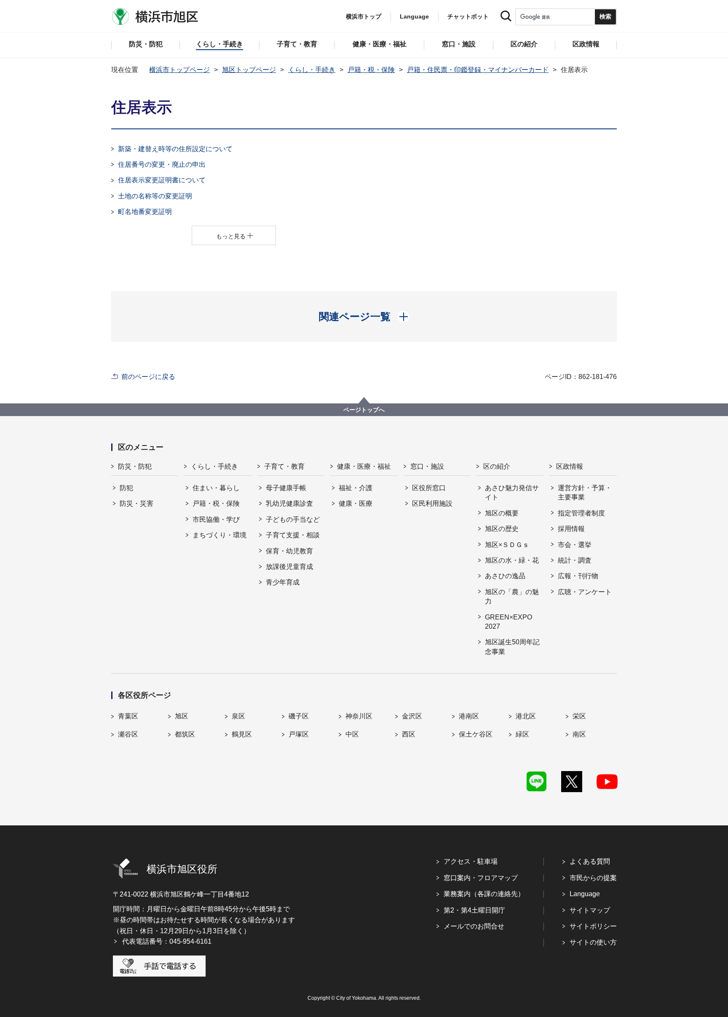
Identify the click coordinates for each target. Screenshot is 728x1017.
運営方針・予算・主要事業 (585, 492)
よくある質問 (590, 861)
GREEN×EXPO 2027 (508, 622)
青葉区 (128, 716)
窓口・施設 (427, 466)
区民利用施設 (432, 503)
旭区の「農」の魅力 (512, 596)
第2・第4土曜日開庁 (474, 910)
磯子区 (299, 716)
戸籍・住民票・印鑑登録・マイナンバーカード (478, 69)
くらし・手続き (311, 69)
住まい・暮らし (216, 487)
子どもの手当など (293, 519)
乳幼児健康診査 (289, 503)
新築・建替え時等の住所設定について (175, 148)
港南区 (469, 716)
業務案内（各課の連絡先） (484, 893)
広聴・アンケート (585, 591)
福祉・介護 (355, 487)
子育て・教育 (284, 466)
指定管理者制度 (581, 513)
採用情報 (571, 528)
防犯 (126, 487)
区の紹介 (496, 466)
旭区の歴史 (502, 528)
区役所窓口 (429, 487)
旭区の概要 (502, 513)
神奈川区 (358, 716)
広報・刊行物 (578, 575)
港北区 (526, 716)
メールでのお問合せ (474, 926)
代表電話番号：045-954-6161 (166, 941)
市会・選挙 (575, 544)
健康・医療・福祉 (364, 466)
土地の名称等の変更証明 (155, 196)
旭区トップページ (249, 69)
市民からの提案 (593, 877)
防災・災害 (136, 503)
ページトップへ (364, 409)
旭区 (181, 716)
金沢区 (412, 716)
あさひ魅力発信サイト (512, 492)
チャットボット (468, 16)
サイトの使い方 (593, 942)
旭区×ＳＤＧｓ (507, 544)
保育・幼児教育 (289, 551)
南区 (579, 734)
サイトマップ (590, 910)
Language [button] (414, 16)
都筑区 (185, 734)
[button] (364, 317)
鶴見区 (242, 734)
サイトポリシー (593, 926)
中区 (352, 734)
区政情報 (569, 466)
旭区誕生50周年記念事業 (512, 646)
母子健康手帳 (286, 487)
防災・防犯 (135, 466)
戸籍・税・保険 (371, 69)
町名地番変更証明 (145, 211)
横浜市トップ (363, 16)
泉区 (238, 716)
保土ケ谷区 (475, 734)
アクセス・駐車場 (471, 861)
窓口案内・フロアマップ (481, 877)
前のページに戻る (148, 376)
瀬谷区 (128, 734)
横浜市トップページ (179, 69)
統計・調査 (575, 560)
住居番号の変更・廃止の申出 (162, 164)
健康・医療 (355, 503)
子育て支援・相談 (293, 535)
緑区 (522, 734)
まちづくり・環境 (219, 535)
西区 (408, 734)
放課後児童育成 (289, 566)
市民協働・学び (216, 519)
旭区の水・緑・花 (512, 560)
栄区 (579, 716)
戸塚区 (299, 734)
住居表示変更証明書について (162, 180)
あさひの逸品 (505, 575)
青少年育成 (283, 582)
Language (585, 893)
